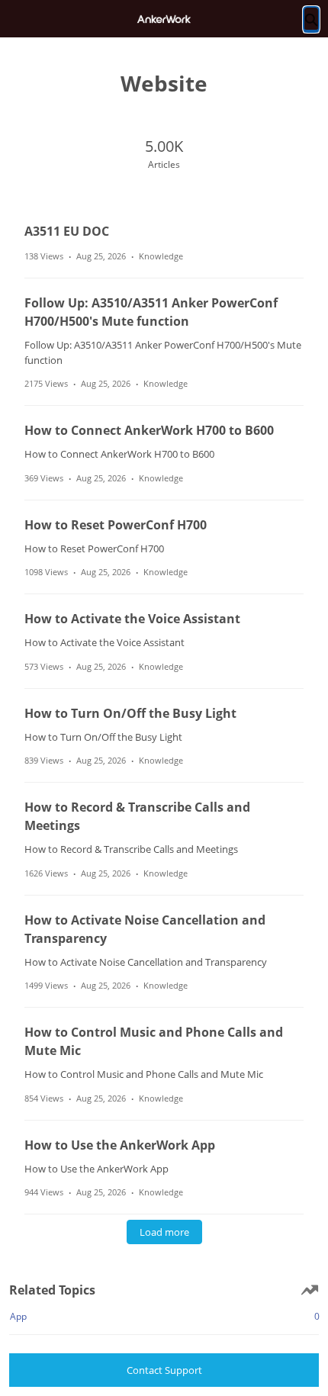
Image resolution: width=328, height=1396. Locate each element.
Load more (164, 1232)
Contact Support (164, 1370)
